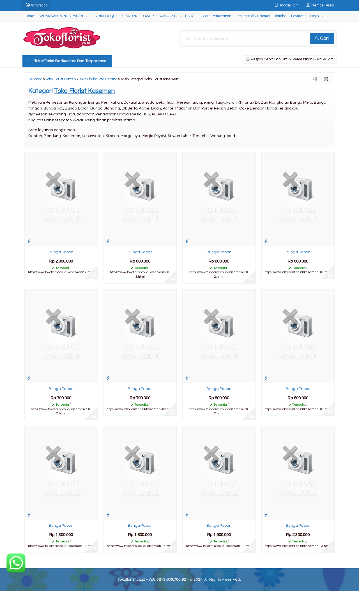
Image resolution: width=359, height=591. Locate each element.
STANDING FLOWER (138, 16)
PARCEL (192, 16)
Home (29, 16)
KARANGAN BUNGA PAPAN (61, 16)
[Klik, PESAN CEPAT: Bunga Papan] (29, 241)
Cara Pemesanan (217, 16)
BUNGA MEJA (169, 16)
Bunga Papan (61, 252)
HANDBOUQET (105, 16)
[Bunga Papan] (61, 199)
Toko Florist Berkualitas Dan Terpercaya (70, 61)
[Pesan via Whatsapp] (93, 275)
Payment (298, 16)
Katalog (281, 16)
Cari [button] (324, 38)
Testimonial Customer (253, 16)
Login (314, 16)
